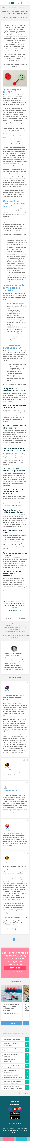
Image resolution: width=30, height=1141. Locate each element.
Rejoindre (15, 968)
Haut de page (24, 1093)
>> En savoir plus (19, 669)
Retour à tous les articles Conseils (13, 8)
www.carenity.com (12, 1128)
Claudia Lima (23, 17)
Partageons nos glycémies (12, 1039)
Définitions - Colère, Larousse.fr (15, 626)
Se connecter (21, 1139)
